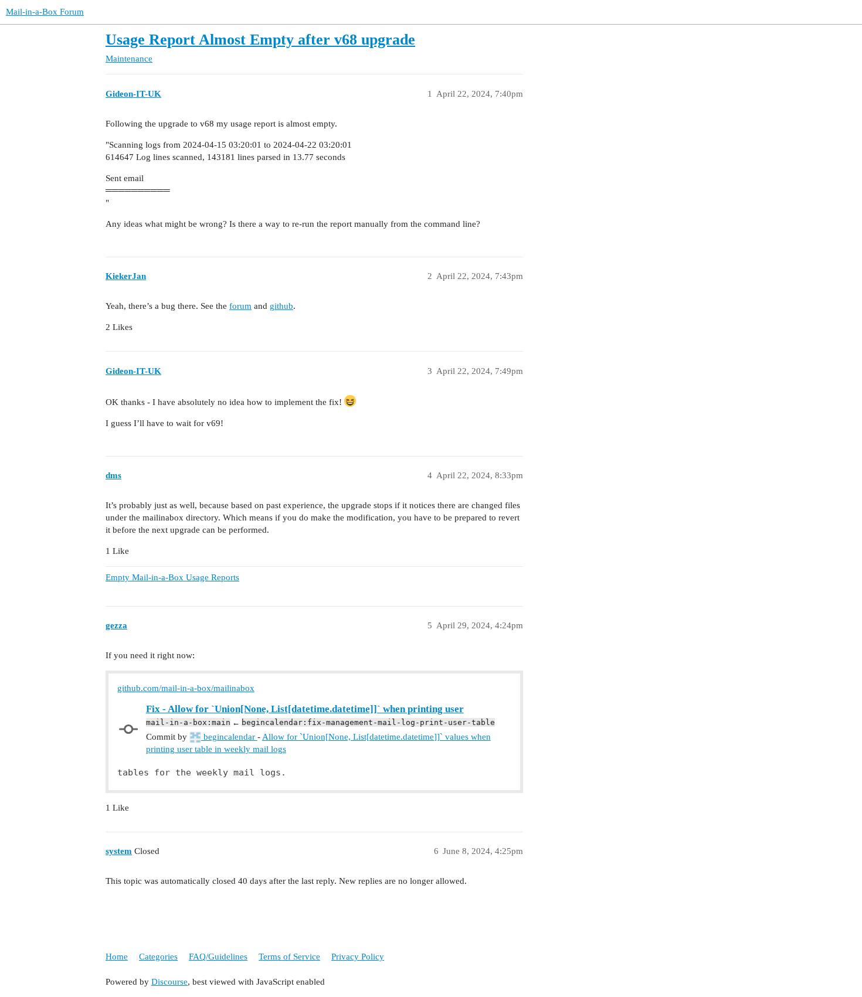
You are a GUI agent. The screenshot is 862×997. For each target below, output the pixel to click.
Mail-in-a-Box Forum (45, 11)
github (281, 306)
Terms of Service (289, 956)
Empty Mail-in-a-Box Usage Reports (172, 577)
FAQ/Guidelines (218, 956)
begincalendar (229, 736)
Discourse (169, 981)
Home (117, 956)
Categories (158, 956)
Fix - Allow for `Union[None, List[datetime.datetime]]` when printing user (305, 708)
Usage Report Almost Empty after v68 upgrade (260, 39)
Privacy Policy (357, 956)
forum (240, 306)
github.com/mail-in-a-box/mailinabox (185, 688)
